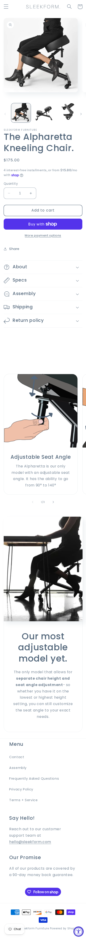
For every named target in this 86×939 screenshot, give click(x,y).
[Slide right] (81, 114)
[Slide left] (5, 114)
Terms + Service (23, 800)
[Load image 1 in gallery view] (21, 113)
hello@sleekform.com (30, 841)
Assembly (18, 767)
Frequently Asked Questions (34, 778)
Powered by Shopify (64, 928)
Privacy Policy (21, 789)
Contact (16, 757)
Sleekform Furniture (34, 928)
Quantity (11, 184)
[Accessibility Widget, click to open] (78, 931)
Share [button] (14, 249)
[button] (6, 6)
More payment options (43, 235)
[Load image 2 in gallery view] (43, 113)
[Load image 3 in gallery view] (65, 113)
